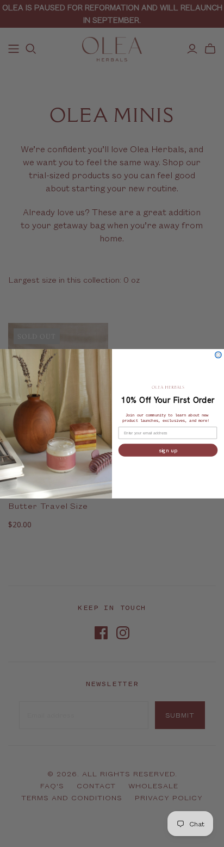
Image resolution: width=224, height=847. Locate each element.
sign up (168, 450)
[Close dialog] (218, 354)
